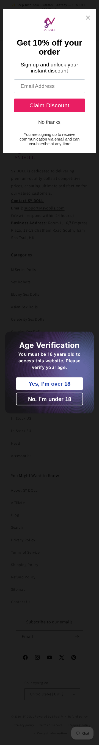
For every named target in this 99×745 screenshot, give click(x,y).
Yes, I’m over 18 (49, 384)
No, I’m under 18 (49, 399)
